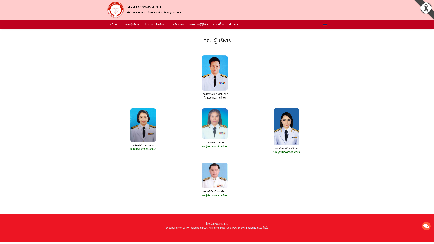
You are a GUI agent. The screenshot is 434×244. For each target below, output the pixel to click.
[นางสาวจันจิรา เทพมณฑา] (143, 126)
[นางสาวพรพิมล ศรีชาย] (286, 127)
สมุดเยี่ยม (218, 24)
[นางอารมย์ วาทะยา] (215, 124)
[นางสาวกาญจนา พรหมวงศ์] (215, 74)
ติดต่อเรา (234, 24)
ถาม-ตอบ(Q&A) (198, 24)
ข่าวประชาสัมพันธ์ (154, 24)
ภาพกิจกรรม (177, 24)
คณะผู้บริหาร (131, 24)
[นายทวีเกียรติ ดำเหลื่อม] (215, 176)
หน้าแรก (114, 24)
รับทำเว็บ (264, 228)
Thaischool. (252, 228)
